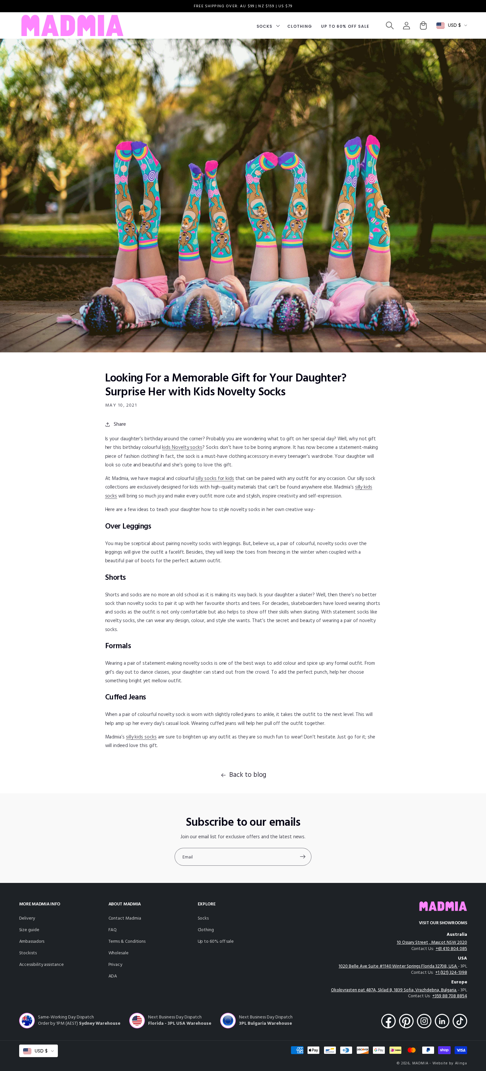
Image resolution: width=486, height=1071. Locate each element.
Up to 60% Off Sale (216, 941)
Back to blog (247, 775)
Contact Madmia (124, 918)
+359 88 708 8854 (449, 996)
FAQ (112, 930)
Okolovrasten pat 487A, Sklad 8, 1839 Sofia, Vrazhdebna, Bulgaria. (394, 990)
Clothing (206, 930)
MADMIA (420, 1063)
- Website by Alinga (448, 1063)
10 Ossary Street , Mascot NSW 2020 (432, 942)
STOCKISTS (28, 953)
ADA (112, 976)
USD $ (454, 25)
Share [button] (120, 424)
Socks (203, 918)
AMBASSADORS (31, 941)
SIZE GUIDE (29, 930)
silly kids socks (141, 737)
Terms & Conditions (127, 941)
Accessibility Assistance (41, 965)
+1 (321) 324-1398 (451, 972)
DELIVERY (27, 918)
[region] (243, 6)
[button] (267, 25)
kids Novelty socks (182, 448)
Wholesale (118, 953)
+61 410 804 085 (451, 949)
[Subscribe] (302, 857)
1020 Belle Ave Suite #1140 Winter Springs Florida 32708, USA (398, 966)
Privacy (115, 965)
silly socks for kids (214, 479)
